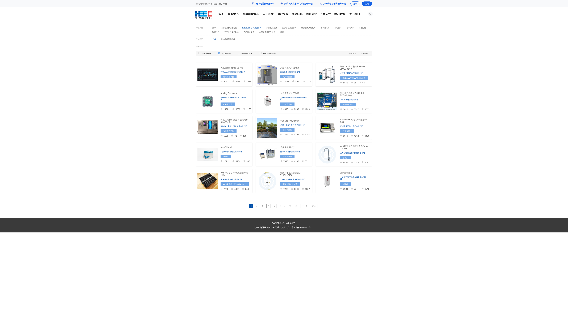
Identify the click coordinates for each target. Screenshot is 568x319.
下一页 (305, 206)
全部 (214, 28)
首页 (221, 14)
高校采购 (283, 14)
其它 (282, 32)
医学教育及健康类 (289, 28)
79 (296, 206)
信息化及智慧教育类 (229, 28)
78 (290, 206)
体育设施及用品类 (308, 28)
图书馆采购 (325, 28)
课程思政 (215, 32)
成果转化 (297, 14)
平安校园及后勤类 (231, 32)
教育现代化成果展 (228, 39)
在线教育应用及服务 (267, 32)
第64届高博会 (251, 14)
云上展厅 (268, 14)
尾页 (314, 206)
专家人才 (325, 14)
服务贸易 (362, 28)
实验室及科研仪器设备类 (251, 28)
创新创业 (311, 14)
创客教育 (338, 28)
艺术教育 (350, 28)
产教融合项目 (249, 32)
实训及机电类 (271, 28)
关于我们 (354, 14)
